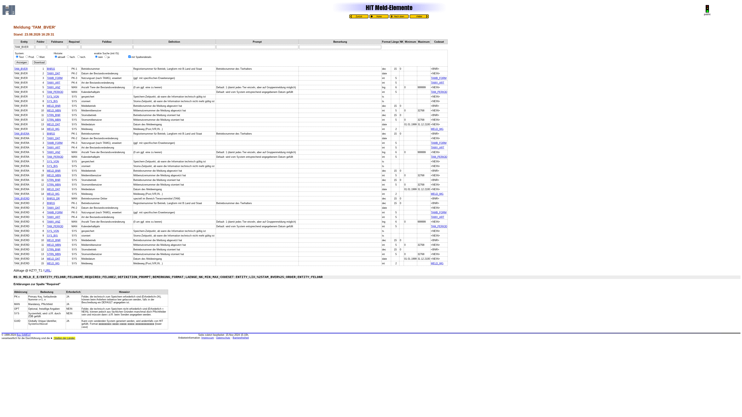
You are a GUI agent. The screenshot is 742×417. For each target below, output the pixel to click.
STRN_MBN (54, 119)
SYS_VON (53, 96)
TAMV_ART (53, 82)
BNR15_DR (53, 198)
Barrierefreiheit (241, 337)
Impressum (207, 337)
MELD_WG (53, 129)
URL (47, 270)
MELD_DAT (53, 124)
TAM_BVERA (21, 133)
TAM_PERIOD (55, 92)
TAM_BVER (21, 68)
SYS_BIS (52, 101)
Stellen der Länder (64, 338)
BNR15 (51, 68)
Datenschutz (223, 337)
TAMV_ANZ (53, 87)
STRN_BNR (53, 115)
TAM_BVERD (21, 198)
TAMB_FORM (55, 78)
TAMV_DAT (53, 73)
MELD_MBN (54, 110)
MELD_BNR (53, 105)
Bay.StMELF (24, 334)
